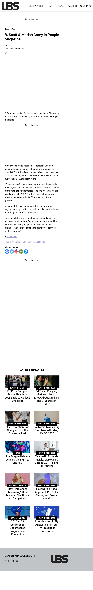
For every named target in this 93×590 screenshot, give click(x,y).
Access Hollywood (22, 242)
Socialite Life (39, 242)
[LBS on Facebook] (81, 6)
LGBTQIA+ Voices (36, 6)
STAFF (10, 46)
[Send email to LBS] (90, 6)
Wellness (72, 6)
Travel (60, 6)
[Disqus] (32, 332)
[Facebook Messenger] (26, 251)
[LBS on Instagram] (84, 6)
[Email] (21, 251)
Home (7, 29)
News (50, 6)
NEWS (13, 29)
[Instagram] (16, 251)
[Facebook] (7, 251)
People (8, 242)
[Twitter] (12, 251)
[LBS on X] (87, 6)
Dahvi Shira (12, 236)
